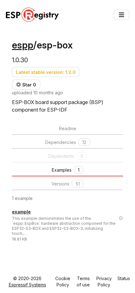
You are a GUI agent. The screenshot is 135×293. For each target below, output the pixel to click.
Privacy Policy (104, 281)
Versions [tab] (65, 183)
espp (22, 45)
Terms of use (83, 281)
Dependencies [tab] (65, 142)
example (21, 211)
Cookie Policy (62, 281)
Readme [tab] (67, 128)
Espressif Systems (27, 284)
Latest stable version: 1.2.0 (46, 72)
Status (123, 278)
